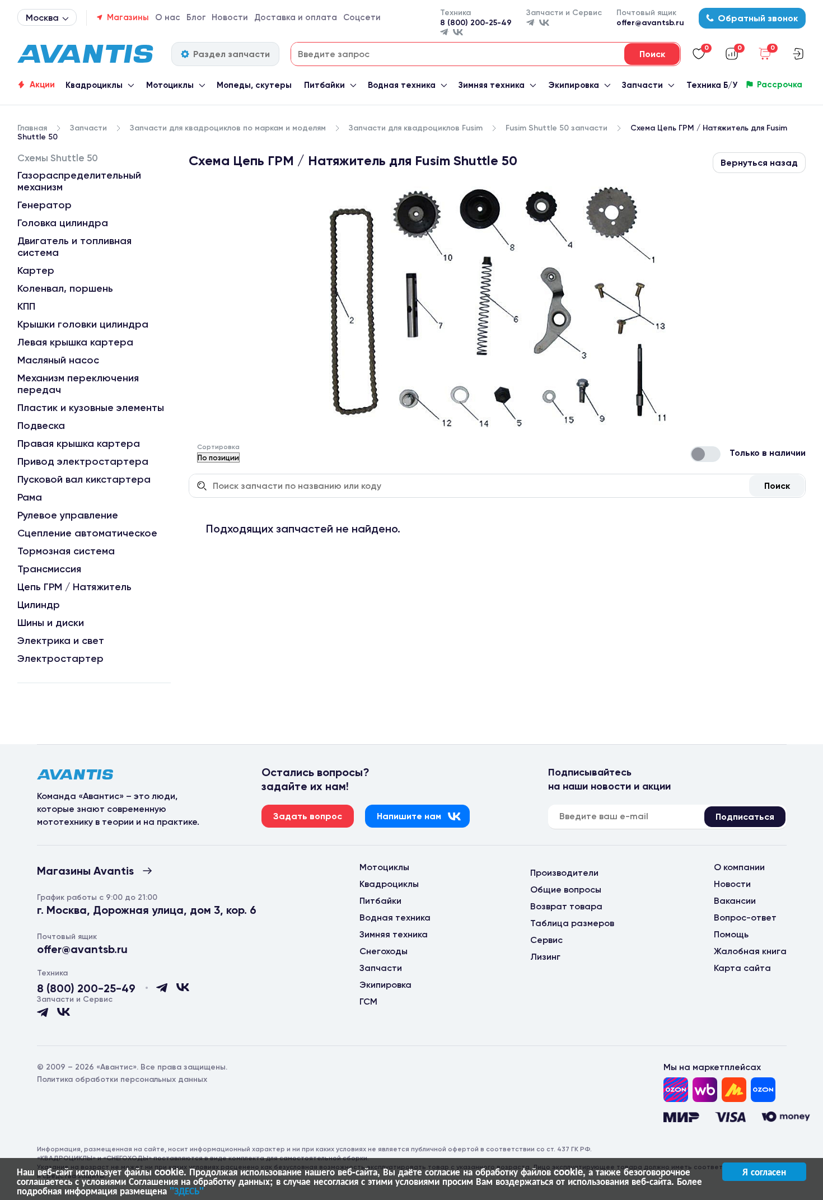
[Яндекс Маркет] (734, 1089)
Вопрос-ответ (745, 917)
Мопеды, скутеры (254, 85)
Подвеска (41, 425)
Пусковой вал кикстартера (84, 479)
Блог (196, 17)
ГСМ (368, 1001)
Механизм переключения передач (78, 384)
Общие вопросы (565, 889)
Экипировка (573, 85)
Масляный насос (58, 360)
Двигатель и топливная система (74, 247)
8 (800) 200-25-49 (476, 22)
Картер (35, 270)
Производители (564, 872)
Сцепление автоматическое (87, 533)
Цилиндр (38, 605)
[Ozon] (675, 1089)
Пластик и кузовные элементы (90, 407)
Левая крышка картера (75, 342)
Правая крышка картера (78, 443)
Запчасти (642, 85)
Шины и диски (50, 623)
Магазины (128, 17)
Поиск (777, 485)
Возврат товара (566, 906)
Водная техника (402, 85)
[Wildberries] (705, 1089)
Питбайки (324, 85)
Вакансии (735, 900)
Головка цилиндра (62, 223)
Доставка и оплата (295, 17)
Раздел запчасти (231, 54)
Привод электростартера (82, 461)
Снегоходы (383, 951)
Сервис (546, 940)
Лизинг (545, 956)
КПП (26, 306)
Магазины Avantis (85, 870)
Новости (230, 17)
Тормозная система (66, 551)
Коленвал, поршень (65, 288)
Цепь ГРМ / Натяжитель (74, 587)
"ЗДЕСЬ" (187, 1190)
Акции (42, 85)
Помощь (731, 934)
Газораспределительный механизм (79, 181)
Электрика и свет (60, 640)
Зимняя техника (492, 85)
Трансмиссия (49, 569)
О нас (167, 17)
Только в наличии (768, 452)
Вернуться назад (759, 162)
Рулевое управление (67, 515)
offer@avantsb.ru (650, 22)
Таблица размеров (572, 923)
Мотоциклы (170, 85)
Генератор (44, 205)
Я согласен (764, 1171)
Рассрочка (779, 85)
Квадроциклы (94, 85)
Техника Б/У (711, 85)
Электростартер (60, 658)
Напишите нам (409, 816)
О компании (739, 867)
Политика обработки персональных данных (122, 1079)
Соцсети (362, 17)
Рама (29, 497)
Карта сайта (742, 968)
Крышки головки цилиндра (82, 324)
